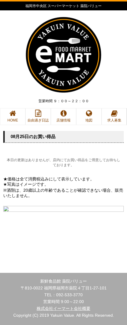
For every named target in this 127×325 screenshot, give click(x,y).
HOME (12, 120)
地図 (88, 120)
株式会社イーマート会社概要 (63, 308)
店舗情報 (63, 120)
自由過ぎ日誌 (38, 120)
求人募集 (114, 120)
